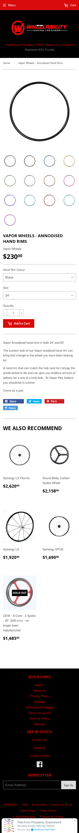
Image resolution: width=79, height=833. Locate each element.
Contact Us (68, 44)
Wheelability (29, 816)
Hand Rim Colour (14, 270)
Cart (72, 5)
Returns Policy (39, 718)
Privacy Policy (39, 696)
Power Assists (48, 810)
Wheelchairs (11, 804)
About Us (52, 44)
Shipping (39, 747)
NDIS (40, 44)
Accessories (39, 804)
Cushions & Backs (61, 804)
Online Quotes (27, 810)
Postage (39, 701)
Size (6, 288)
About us (39, 690)
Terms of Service (39, 713)
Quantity (8, 306)
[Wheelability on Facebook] (39, 765)
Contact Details (39, 755)
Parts (25, 804)
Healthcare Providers (20, 44)
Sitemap (39, 724)
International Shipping (40, 707)
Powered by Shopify (51, 816)
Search (39, 685)
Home (6, 63)
